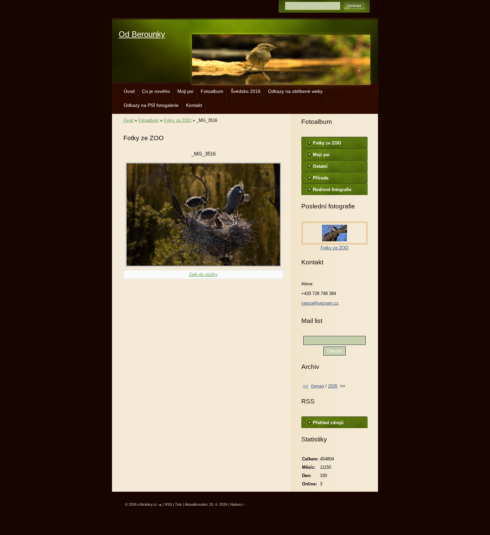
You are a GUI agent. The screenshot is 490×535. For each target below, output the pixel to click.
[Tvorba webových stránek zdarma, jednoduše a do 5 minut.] (160, 504)
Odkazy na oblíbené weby (295, 91)
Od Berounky (142, 34)
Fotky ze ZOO (177, 120)
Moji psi (185, 91)
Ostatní (320, 166)
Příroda (320, 177)
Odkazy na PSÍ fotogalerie (151, 105)
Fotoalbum (212, 91)
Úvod (129, 91)
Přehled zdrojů (328, 422)
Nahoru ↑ (237, 504)
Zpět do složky (203, 274)
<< (305, 386)
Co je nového (156, 91)
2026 (332, 386)
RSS (168, 504)
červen (317, 386)
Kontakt (194, 105)
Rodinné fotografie (332, 189)
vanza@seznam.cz (320, 303)
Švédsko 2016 (246, 91)
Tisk (178, 504)
